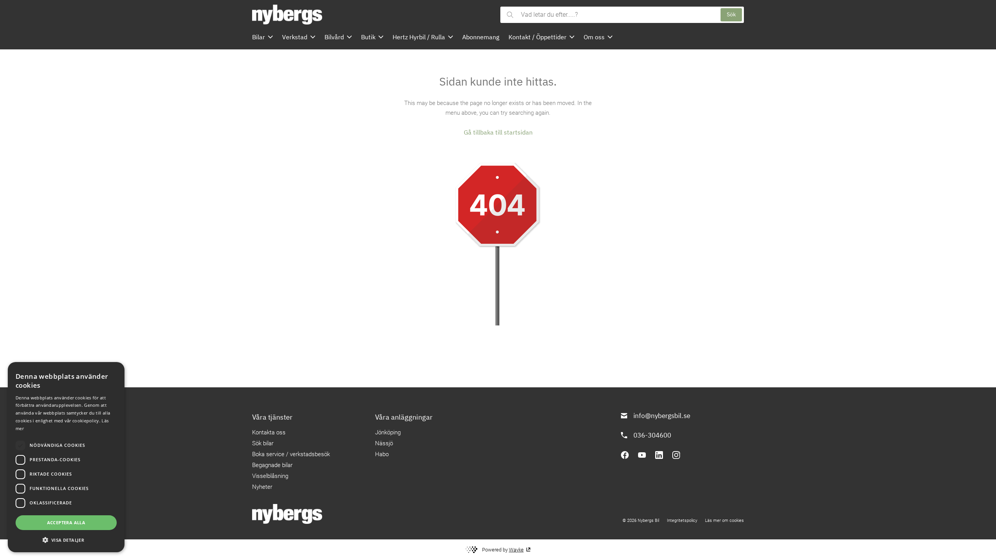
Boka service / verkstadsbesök (291, 454)
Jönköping (388, 432)
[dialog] (66, 457)
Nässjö (384, 443)
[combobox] (617, 15)
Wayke (516, 550)
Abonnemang (480, 37)
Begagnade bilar (272, 465)
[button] (66, 539)
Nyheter (262, 486)
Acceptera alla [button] (66, 522)
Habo (382, 454)
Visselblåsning (270, 476)
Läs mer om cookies (724, 520)
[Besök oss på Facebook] (625, 455)
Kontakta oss (269, 432)
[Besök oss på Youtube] (642, 455)
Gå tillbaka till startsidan (498, 132)
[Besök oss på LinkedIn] (659, 455)
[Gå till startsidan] (374, 14)
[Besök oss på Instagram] (676, 455)
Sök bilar (263, 443)
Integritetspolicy (682, 520)
